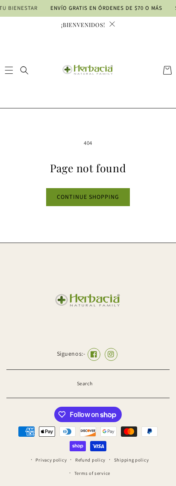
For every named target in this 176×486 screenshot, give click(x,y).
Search (85, 383)
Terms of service (92, 473)
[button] (8, 70)
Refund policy (90, 460)
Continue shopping (88, 197)
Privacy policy (51, 460)
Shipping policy (131, 460)
